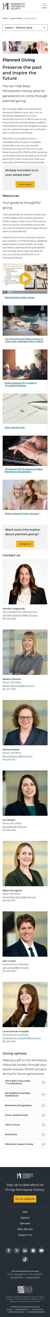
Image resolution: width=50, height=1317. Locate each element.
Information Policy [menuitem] (21, 1309)
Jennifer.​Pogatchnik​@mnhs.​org (20, 615)
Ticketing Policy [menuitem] (37, 1309)
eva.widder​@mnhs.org (15, 826)
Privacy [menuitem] (9, 1309)
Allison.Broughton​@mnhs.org (19, 897)
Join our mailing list (25, 1199)
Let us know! (25, 184)
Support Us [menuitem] (25, 1235)
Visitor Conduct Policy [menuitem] (16, 1312)
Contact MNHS (33, 1277)
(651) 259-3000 (16, 1277)
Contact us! (25, 544)
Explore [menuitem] (25, 1217)
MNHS (5, 18)
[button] (45, 6)
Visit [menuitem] (25, 1212)
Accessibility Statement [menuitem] (36, 1312)
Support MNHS (16, 18)
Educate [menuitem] (25, 1223)
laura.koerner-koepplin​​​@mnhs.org (22, 1038)
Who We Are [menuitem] (25, 1229)
